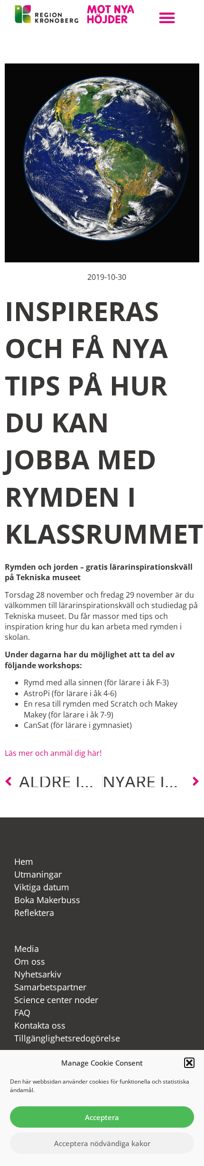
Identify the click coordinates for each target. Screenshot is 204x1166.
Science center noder (56, 999)
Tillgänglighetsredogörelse (67, 1038)
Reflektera (34, 912)
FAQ (22, 1012)
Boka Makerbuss (47, 900)
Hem (23, 861)
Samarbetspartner (50, 987)
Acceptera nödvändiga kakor (102, 1143)
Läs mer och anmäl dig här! (53, 753)
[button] (189, 1062)
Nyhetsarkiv (37, 974)
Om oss (29, 961)
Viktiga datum (41, 887)
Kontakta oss (39, 1025)
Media (26, 948)
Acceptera (102, 1117)
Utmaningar (38, 874)
